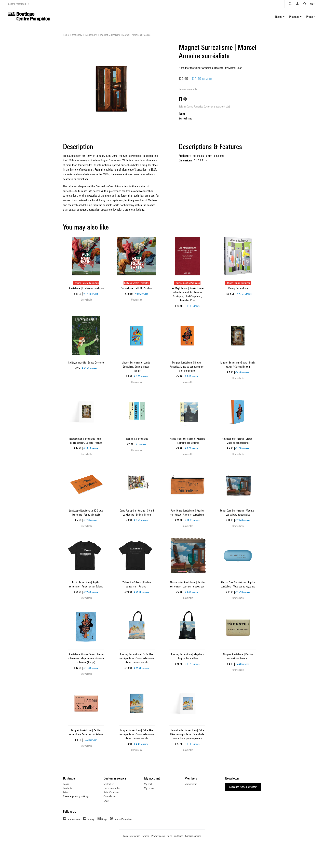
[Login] (297, 4)
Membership (190, 784)
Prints (66, 792)
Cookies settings (193, 836)
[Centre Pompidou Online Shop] (29, 16)
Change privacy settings (76, 796)
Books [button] (278, 16)
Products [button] (294, 16)
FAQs (106, 800)
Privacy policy (158, 836)
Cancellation (109, 796)
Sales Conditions (111, 792)
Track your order (111, 788)
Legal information (131, 836)
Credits (145, 836)
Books (66, 784)
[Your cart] (304, 4)
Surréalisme (185, 118)
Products (67, 788)
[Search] (290, 4)
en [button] (311, 4)
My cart (148, 784)
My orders (149, 788)
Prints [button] (309, 16)
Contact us (108, 784)
